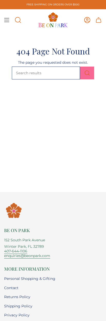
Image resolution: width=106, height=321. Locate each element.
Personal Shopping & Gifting (29, 278)
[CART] (98, 20)
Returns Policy (17, 297)
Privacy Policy (17, 315)
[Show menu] (7, 20)
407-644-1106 (15, 251)
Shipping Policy (18, 306)
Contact (11, 288)
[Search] (87, 73)
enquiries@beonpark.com (27, 255)
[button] (18, 20)
